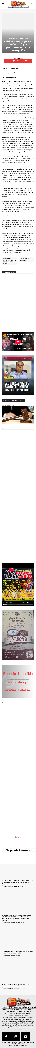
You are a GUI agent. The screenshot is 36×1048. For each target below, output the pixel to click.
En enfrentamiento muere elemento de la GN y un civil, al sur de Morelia (17, 952)
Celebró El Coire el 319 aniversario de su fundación (9, 262)
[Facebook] (6, 61)
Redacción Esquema (9, 886)
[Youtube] (25, 1036)
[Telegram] (26, 61)
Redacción (18, 56)
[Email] (18, 61)
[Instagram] (15, 1036)
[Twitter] (10, 61)
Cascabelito (22, 260)
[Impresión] (22, 61)
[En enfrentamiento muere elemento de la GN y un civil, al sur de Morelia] (18, 937)
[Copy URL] (30, 61)
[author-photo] (3, 886)
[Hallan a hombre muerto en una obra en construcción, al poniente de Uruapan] (18, 970)
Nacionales (12, 38)
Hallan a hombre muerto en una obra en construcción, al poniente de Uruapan (16, 985)
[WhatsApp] (14, 61)
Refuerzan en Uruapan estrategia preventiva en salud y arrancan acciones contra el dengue (17, 882)
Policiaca (24, 38)
